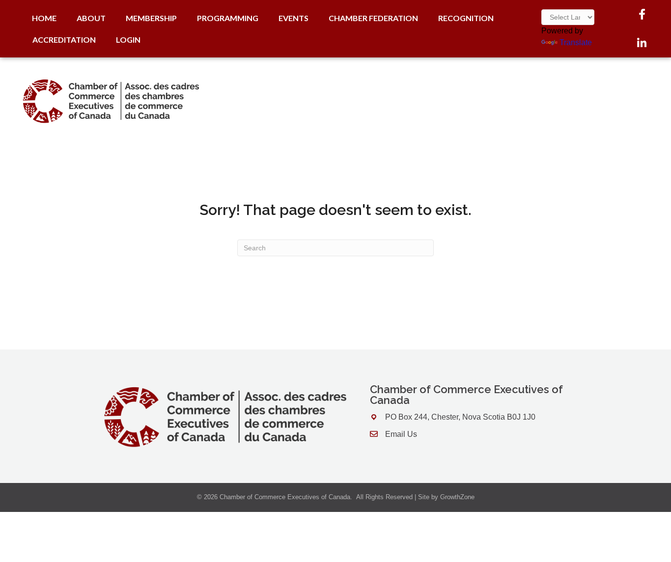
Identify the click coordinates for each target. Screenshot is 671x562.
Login (128, 39)
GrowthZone (457, 497)
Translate (575, 42)
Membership (151, 18)
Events (293, 18)
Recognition (466, 18)
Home (44, 18)
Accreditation (64, 39)
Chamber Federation (373, 18)
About (91, 18)
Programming (227, 18)
